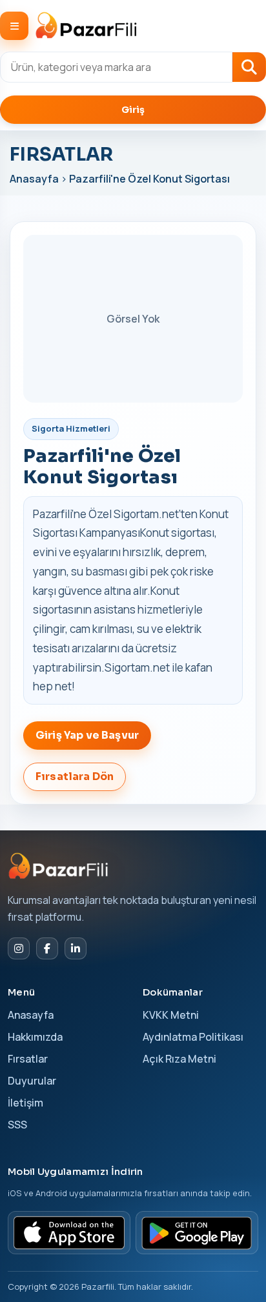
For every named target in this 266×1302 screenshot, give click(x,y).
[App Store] (69, 1232)
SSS (17, 1124)
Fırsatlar (28, 1059)
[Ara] (249, 67)
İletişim (25, 1103)
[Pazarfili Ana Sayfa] (59, 865)
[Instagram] (19, 948)
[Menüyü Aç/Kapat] (14, 26)
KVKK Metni (171, 1015)
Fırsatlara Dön (75, 776)
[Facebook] (47, 948)
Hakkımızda (35, 1037)
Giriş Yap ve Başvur (87, 735)
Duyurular (32, 1081)
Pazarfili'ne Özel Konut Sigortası (149, 179)
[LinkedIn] (76, 948)
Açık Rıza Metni (179, 1059)
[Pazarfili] (86, 26)
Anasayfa (35, 179)
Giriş (133, 109)
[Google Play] (197, 1232)
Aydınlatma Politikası (193, 1037)
